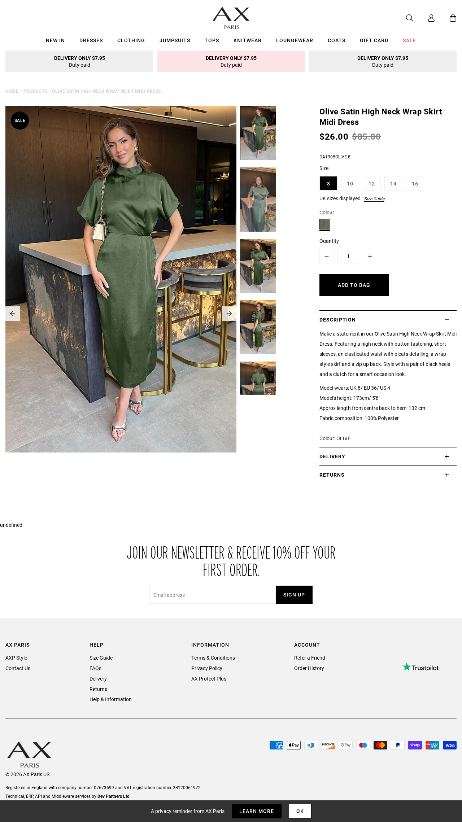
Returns (98, 689)
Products (35, 91)
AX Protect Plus (208, 678)
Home (11, 91)
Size (323, 168)
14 (393, 183)
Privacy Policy (206, 668)
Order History (309, 668)
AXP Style (16, 657)
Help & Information (111, 699)
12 (372, 183)
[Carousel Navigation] (120, 313)
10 (350, 183)
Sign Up (294, 594)
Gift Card (374, 40)
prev (12, 313)
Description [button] (337, 319)
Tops (212, 40)
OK (300, 811)
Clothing (131, 40)
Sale (409, 40)
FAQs (95, 668)
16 (415, 183)
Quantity (329, 240)
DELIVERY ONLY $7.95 (79, 61)
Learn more (256, 811)
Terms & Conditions (213, 657)
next (229, 313)
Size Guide (374, 198)
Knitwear (248, 40)
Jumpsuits (175, 40)
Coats (336, 40)
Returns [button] (332, 474)
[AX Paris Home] (231, 18)
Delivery (98, 678)
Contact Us (17, 668)
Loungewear (294, 40)
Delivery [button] (332, 456)
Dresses (91, 40)
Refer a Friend (309, 657)
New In (55, 40)
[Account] (424, 18)
